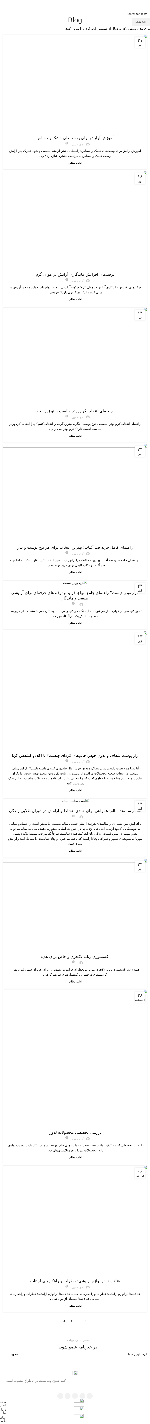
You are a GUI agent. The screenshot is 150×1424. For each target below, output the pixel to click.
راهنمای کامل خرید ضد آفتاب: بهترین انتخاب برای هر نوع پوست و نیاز (75, 547)
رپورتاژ (75, 747)
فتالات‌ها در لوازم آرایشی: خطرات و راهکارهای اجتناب (75, 1281)
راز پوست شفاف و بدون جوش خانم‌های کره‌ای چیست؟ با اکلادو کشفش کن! (75, 755)
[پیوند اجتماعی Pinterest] (75, 4)
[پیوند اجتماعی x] (80, 4)
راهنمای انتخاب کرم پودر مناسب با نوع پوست (75, 411)
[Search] (4, 4)
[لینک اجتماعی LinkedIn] (69, 4)
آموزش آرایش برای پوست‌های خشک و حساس (75, 138)
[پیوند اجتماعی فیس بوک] (85, 4)
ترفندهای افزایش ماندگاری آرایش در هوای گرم (75, 274)
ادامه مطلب (75, 163)
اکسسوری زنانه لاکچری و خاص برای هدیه (75, 956)
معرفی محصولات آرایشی (75, 803)
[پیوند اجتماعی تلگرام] (64, 4)
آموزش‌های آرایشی (75, 130)
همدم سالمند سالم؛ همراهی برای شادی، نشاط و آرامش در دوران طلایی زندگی (75, 811)
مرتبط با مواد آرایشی (75, 585)
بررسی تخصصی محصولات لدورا (75, 1132)
